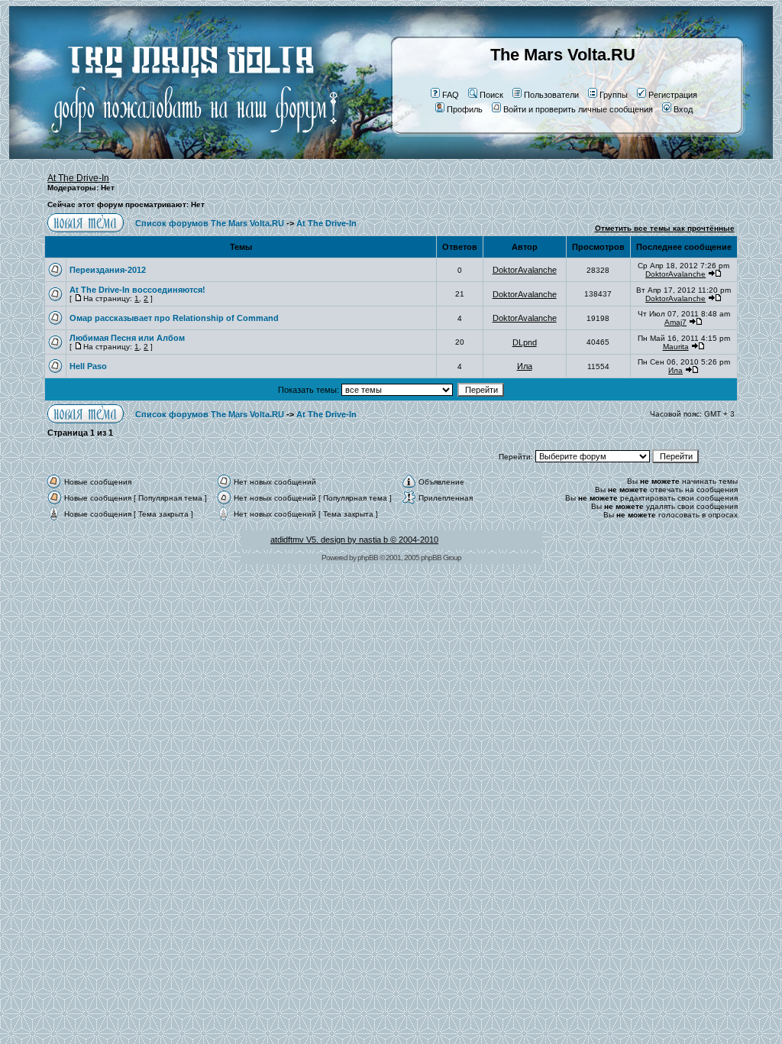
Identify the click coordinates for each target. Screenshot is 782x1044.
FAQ (450, 94)
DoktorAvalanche (525, 269)
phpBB (367, 557)
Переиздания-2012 (107, 269)
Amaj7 (675, 322)
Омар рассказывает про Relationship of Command (174, 318)
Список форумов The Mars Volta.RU (209, 223)
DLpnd (524, 342)
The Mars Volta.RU (562, 54)
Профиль (465, 109)
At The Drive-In (78, 178)
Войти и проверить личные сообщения (578, 109)
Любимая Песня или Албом (127, 337)
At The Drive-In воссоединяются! (137, 289)
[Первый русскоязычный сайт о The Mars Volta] (181, 156)
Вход (683, 109)
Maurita (676, 346)
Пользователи (551, 94)
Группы (613, 94)
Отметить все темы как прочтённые (665, 228)
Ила (524, 366)
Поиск (491, 94)
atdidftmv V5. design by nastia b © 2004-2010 (354, 539)
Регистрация (672, 94)
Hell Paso (88, 366)
